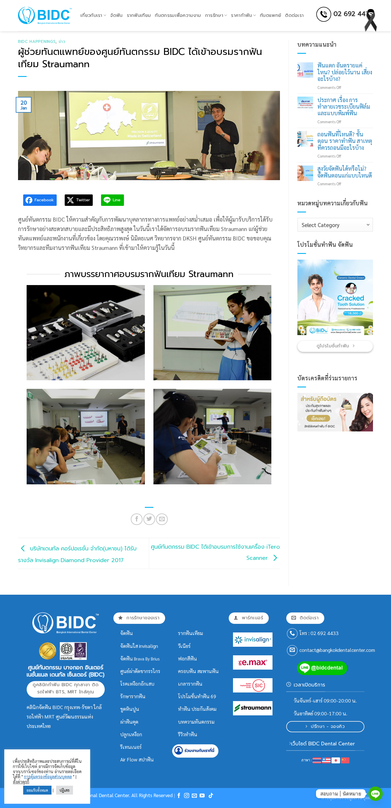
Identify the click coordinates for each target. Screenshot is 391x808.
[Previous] (306, 297)
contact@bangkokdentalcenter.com (337, 650)
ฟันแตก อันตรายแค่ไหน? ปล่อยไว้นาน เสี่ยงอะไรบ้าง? (344, 72)
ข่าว (62, 42)
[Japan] (335, 759)
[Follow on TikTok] (211, 796)
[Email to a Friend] (161, 519)
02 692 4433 (353, 14)
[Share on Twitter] (149, 519)
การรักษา (214, 15)
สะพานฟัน (208, 671)
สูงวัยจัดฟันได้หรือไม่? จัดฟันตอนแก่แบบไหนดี (344, 172)
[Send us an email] (292, 650)
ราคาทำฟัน (241, 15)
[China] (345, 759)
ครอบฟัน (187, 671)
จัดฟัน (116, 15)
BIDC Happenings (37, 42)
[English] (326, 759)
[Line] (375, 794)
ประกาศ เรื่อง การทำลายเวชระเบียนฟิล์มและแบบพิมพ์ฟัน (343, 107)
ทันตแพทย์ (270, 15)
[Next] (364, 297)
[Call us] (292, 633)
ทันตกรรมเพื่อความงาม (178, 15)
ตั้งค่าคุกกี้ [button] (21, 781)
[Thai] (317, 759)
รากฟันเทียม (139, 15)
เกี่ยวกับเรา (91, 15)
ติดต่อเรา (294, 15)
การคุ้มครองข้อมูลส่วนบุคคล (48, 776)
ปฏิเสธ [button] (65, 790)
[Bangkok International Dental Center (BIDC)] (45, 15)
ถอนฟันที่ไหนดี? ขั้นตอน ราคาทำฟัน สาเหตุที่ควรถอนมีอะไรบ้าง (344, 141)
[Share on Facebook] (136, 519)
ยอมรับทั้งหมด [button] (37, 790)
